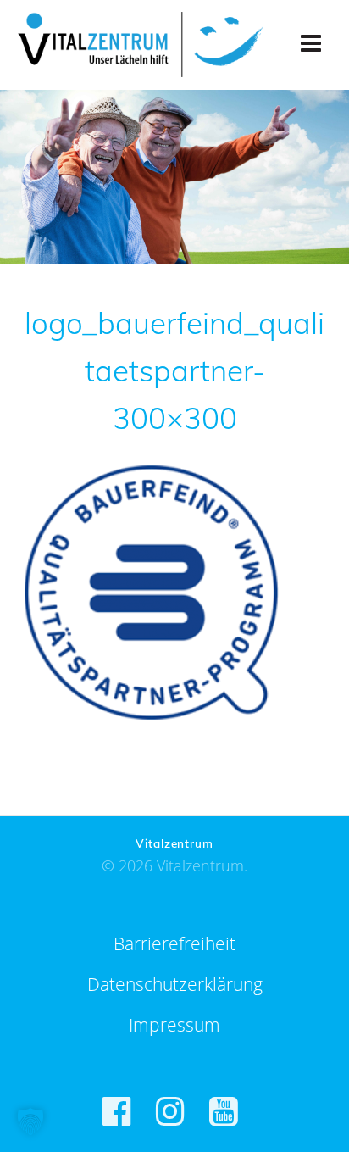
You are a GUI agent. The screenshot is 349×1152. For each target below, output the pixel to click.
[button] (30, 1121)
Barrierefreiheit (174, 943)
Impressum (174, 1025)
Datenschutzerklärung (175, 984)
